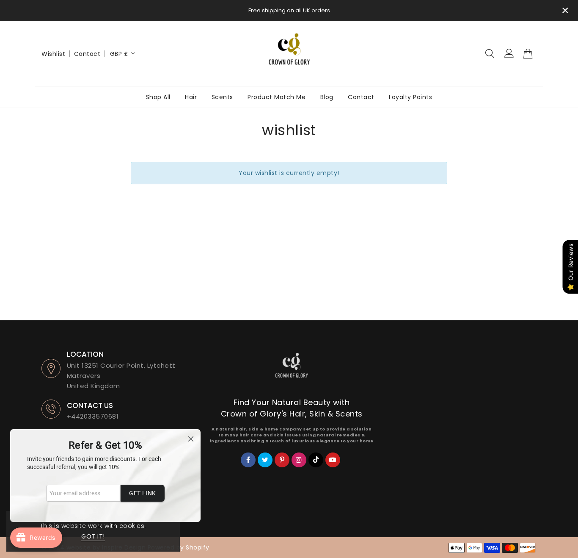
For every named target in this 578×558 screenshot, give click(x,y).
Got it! (93, 536)
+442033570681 (93, 416)
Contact (87, 54)
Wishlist (53, 54)
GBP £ (119, 54)
